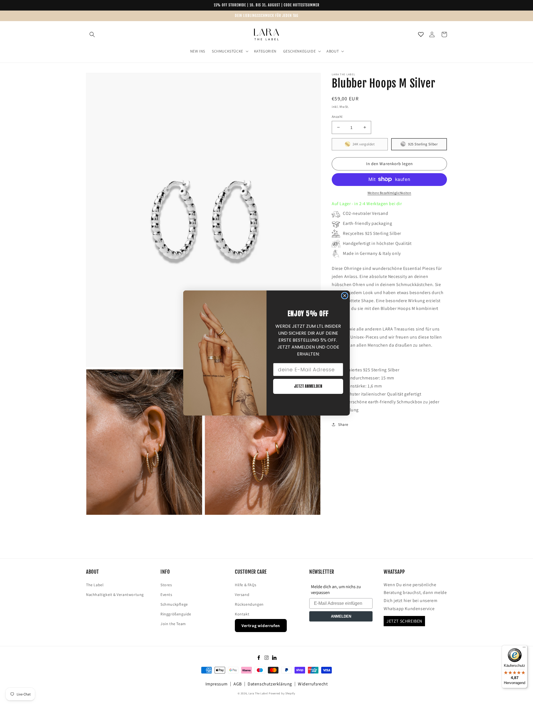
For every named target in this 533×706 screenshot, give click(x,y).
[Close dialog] (345, 296)
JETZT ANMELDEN (308, 386)
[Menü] (524, 648)
